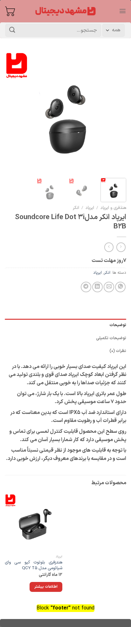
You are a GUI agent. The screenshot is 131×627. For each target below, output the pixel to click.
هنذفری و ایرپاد (113, 207)
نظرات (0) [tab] (117, 351)
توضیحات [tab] (117, 325)
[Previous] (115, 112)
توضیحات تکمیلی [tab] (111, 338)
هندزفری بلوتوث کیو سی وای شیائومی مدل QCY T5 (33, 565)
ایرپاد (90, 207)
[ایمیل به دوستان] (109, 287)
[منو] (122, 11)
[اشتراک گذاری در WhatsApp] (120, 287)
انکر (76, 207)
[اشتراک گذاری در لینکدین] (97, 287)
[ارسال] (12, 30)
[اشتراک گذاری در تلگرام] (86, 287)
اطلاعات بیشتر (45, 587)
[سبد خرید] (10, 11)
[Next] (10, 112)
